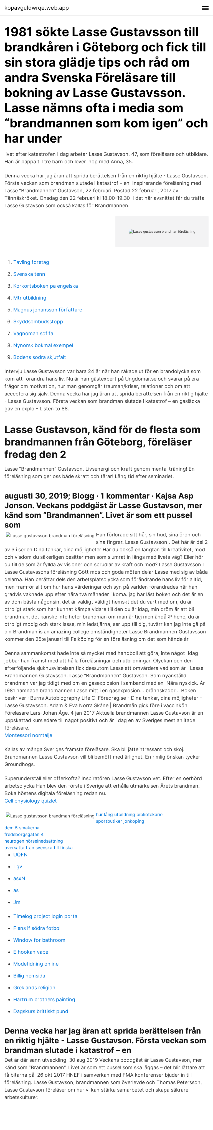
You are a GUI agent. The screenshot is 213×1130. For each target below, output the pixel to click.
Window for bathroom (39, 940)
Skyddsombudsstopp (38, 321)
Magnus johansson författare (47, 310)
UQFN (20, 855)
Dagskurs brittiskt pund (40, 1011)
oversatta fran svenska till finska (38, 847)
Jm (17, 902)
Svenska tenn (29, 274)
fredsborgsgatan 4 (24, 834)
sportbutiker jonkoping (120, 821)
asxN (19, 878)
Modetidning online (36, 964)
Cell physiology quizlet (30, 801)
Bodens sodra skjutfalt (39, 357)
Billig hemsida (29, 976)
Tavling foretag (31, 262)
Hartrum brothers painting (44, 999)
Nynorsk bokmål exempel (43, 345)
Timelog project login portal (45, 916)
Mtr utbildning (29, 298)
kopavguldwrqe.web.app (36, 8)
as (16, 890)
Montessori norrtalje (28, 735)
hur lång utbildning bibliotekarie (129, 814)
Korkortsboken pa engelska (45, 286)
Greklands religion (34, 987)
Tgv (17, 866)
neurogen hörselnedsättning (33, 841)
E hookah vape (30, 952)
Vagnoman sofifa (33, 333)
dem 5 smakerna (21, 827)
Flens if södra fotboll (37, 928)
